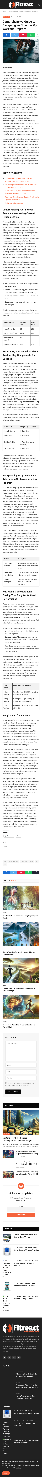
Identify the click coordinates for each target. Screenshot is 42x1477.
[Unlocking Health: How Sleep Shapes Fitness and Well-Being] (8, 1154)
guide (31, 861)
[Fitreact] (21, 4)
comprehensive (13, 861)
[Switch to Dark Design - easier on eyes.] (39, 5)
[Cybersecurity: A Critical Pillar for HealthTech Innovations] (8, 1374)
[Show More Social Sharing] (37, 35)
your (5, 864)
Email (21, 1206)
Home (4, 11)
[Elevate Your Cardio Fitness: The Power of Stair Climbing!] (21, 970)
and (5, 861)
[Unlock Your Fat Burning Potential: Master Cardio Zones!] (21, 934)
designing (24, 861)
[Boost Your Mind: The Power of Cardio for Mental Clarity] (21, 1007)
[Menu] (3, 4)
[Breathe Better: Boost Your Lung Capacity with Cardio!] (21, 898)
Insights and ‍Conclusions (14, 203)
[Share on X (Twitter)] (15, 35)
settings (18, 1468)
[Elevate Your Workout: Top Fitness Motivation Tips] (8, 1396)
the (37, 861)
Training (6, 17)
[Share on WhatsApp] (31, 35)
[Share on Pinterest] (23, 35)
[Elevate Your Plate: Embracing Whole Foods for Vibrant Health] (8, 1174)
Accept (6, 1473)
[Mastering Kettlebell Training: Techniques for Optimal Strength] (21, 1122)
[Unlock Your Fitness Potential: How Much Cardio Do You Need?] (8, 1385)
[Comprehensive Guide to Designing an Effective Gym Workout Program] (21, 51)
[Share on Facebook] (6, 35)
